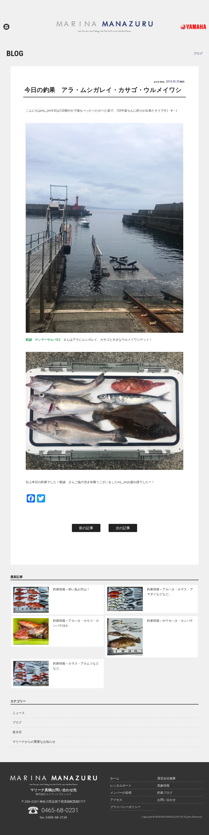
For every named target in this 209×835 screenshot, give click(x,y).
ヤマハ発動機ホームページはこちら (186, 27)
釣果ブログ (165, 792)
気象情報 (163, 785)
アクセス (116, 800)
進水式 (17, 732)
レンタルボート (121, 785)
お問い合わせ (6, 27)
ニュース (18, 713)
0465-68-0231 (60, 810)
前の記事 (86, 528)
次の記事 (123, 528)
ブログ (17, 722)
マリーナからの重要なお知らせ (33, 742)
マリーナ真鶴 (104, 26)
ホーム (114, 778)
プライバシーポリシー (125, 807)
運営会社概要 (166, 778)
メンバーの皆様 (121, 792)
